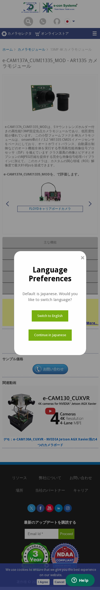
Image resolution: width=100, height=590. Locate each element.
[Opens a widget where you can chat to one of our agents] (80, 580)
